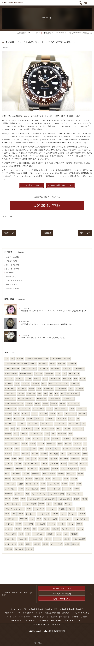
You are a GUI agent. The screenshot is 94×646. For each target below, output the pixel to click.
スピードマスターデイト (39, 494)
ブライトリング (10, 393)
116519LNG (83, 464)
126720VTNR (73, 464)
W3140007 (67, 539)
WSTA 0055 (8, 494)
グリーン (49, 448)
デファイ (84, 459)
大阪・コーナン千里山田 (31, 464)
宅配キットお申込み (11, 373)
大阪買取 (20, 484)
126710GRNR (16, 474)
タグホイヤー (31, 393)
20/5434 (28, 544)
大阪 (6, 358)
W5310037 (23, 519)
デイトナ (8, 418)
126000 (33, 448)
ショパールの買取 (12, 288)
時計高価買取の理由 (26, 373)
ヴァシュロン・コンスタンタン (58, 383)
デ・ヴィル (51, 524)
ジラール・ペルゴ (56, 544)
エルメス (63, 514)
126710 (71, 418)
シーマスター (50, 418)
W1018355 (37, 544)
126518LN (55, 514)
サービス (33, 363)
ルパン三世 (43, 413)
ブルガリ (52, 413)
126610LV (29, 403)
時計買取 (76, 499)
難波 (70, 433)
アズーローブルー (33, 423)
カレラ (59, 428)
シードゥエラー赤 (54, 398)
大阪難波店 (74, 534)
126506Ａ (55, 469)
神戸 (83, 423)
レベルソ (8, 454)
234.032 (43, 489)
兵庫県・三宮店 (41, 398)
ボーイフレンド (10, 398)
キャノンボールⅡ (43, 514)
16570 (21, 459)
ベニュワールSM (44, 529)
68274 (79, 484)
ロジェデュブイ (81, 408)
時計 (75, 378)
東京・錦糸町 (64, 459)
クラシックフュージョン (12, 504)
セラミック (25, 448)
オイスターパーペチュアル (26, 398)
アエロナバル (57, 479)
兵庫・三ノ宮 (39, 479)
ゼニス (45, 378)
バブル (66, 534)
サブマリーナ (51, 443)
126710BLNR (56, 438)
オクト (60, 413)
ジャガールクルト (55, 378)
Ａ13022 (24, 443)
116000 (43, 484)
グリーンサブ (54, 464)
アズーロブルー (27, 428)
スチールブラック (19, 418)
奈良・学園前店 (44, 469)
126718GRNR (75, 459)
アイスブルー (9, 469)
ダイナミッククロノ (74, 454)
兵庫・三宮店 (67, 368)
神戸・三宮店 (58, 504)
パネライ (28, 378)
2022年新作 (82, 413)
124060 (72, 484)
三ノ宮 (47, 438)
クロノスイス (9, 378)
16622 (21, 489)
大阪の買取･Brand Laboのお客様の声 (16, 363)
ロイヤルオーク (10, 388)
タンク (32, 519)
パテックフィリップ (36, 433)
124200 (28, 534)
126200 (39, 519)
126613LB (41, 443)
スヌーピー (71, 524)
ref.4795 (67, 544)
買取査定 (8, 413)
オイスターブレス (65, 519)
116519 (80, 474)
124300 (7, 479)
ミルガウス (21, 423)
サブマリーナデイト (68, 529)
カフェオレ (25, 454)
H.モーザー (68, 504)
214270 (72, 408)
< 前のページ (9, 233)
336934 (41, 504)
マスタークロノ (39, 509)
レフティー (70, 509)
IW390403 (29, 549)
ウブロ (44, 383)
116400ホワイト (10, 423)
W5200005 (18, 529)
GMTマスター (20, 469)
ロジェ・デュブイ (68, 398)
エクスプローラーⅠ (61, 408)
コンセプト (20, 358)
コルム (59, 534)
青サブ (60, 443)
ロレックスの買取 (7, 216)
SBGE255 (76, 489)
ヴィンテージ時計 (10, 534)
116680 (21, 544)
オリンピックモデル (34, 499)
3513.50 (64, 484)
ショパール (21, 393)
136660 (83, 469)
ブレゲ (39, 388)
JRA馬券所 (24, 433)
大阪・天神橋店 (55, 368)
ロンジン (34, 413)
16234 (47, 433)
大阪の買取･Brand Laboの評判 (60, 358)
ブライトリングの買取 (14, 280)
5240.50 (63, 454)
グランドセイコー (74, 373)
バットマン (66, 438)
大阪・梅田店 (49, 373)
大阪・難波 (53, 459)
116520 (63, 464)
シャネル (37, 378)
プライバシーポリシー (12, 368)
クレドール (8, 383)
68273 (34, 529)
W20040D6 (48, 539)
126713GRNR (43, 459)
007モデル (39, 418)
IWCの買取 (10, 273)
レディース (8, 448)
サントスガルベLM (36, 539)
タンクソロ (8, 529)
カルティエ (19, 378)
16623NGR (82, 514)
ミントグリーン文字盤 (50, 519)
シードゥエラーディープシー (14, 403)
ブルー (16, 433)
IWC (64, 373)
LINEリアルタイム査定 (29, 368)
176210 (29, 509)
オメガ (58, 373)
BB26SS (79, 524)
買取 (12, 358)
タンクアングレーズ (11, 519)
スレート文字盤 (28, 524)
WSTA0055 (8, 549)
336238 (66, 479)
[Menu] (90, 2)
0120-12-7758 (48, 205)
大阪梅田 (44, 454)
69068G (45, 544)
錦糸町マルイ (36, 474)
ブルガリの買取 (11, 261)
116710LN (18, 464)
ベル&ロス (26, 474)
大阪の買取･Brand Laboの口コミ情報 (37, 358)
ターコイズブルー (10, 489)
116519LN (30, 418)
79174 (48, 479)
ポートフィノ (9, 524)
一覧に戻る (47, 233)
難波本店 (16, 413)
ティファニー (67, 378)
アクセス (52, 363)
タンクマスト (19, 494)
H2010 (21, 534)
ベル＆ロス (35, 454)
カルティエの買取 (12, 257)
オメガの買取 (11, 277)
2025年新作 (50, 534)
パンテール (77, 443)
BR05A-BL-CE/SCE (49, 474)
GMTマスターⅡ (61, 418)
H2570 (17, 448)
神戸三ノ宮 (68, 443)
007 (84, 448)
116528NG (67, 428)
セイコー (82, 378)
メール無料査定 (79, 368)
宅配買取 (37, 403)
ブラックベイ (71, 474)
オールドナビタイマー (79, 438)
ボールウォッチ (30, 514)
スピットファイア (53, 484)
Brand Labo (61, 363)
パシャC (49, 408)
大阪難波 (8, 433)
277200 (28, 438)
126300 (20, 514)
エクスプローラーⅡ (72, 393)
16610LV (44, 464)
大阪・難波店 (22, 388)
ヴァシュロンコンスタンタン (14, 438)
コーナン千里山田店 (32, 489)
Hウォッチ (72, 514)
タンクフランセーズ (32, 484)
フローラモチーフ (70, 413)
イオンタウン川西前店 (29, 504)
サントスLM (67, 489)
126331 (37, 428)
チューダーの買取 (12, 269)
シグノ (17, 383)
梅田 (39, 393)
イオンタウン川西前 (79, 539)
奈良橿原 (62, 509)
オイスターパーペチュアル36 (71, 448)
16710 (7, 514)
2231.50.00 (75, 544)
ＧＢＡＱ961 (25, 383)
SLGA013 (29, 479)
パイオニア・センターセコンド (14, 509)
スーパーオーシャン (54, 489)
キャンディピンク (38, 534)
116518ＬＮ (35, 383)
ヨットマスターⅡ (10, 544)
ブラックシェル (78, 428)
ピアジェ (31, 388)
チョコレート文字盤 (48, 428)
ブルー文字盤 (54, 454)
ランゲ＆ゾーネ (48, 388)
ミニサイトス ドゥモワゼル (69, 469)
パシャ (49, 504)
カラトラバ (61, 524)
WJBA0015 (55, 529)
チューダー (79, 388)
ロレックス (38, 373)
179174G (27, 529)
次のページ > (85, 233)
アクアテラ (61, 474)
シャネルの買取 (11, 284)
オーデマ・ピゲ (32, 469)
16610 (7, 474)
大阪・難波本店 (43, 368)
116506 (18, 524)
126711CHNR (62, 433)
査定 (78, 418)
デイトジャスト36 (73, 403)
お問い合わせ (72, 363)
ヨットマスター (61, 388)
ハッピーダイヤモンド (81, 519)
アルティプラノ (10, 539)
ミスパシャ (57, 539)
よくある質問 (43, 363)
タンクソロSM (19, 549)
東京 (27, 494)
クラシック (8, 464)
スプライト (80, 509)
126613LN (74, 479)
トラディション (10, 484)
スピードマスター (18, 479)
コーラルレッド (37, 438)
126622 (71, 388)
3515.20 (7, 499)
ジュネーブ (80, 529)
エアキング (25, 413)
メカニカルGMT (22, 539)
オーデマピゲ (75, 383)
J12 (85, 443)
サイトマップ (57, 624)
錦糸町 (85, 454)
